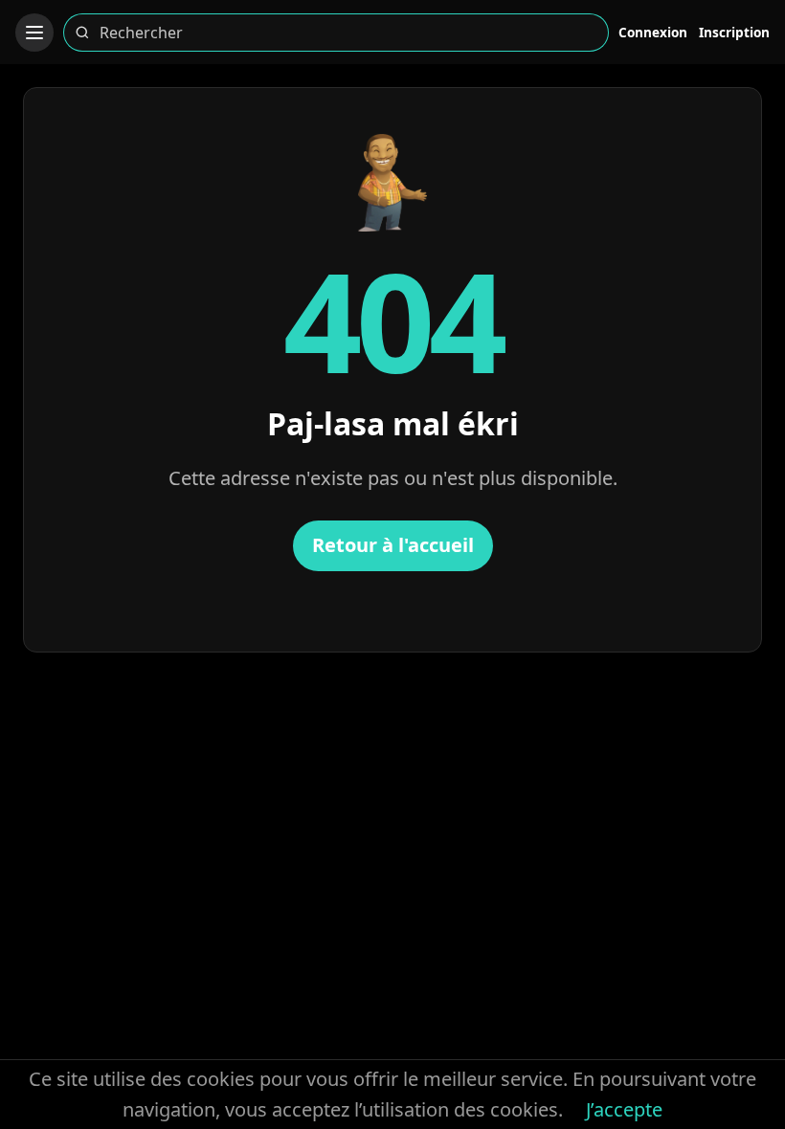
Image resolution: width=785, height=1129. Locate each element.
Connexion (652, 32)
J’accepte (624, 1109)
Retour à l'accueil (393, 545)
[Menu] (34, 32)
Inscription (734, 32)
